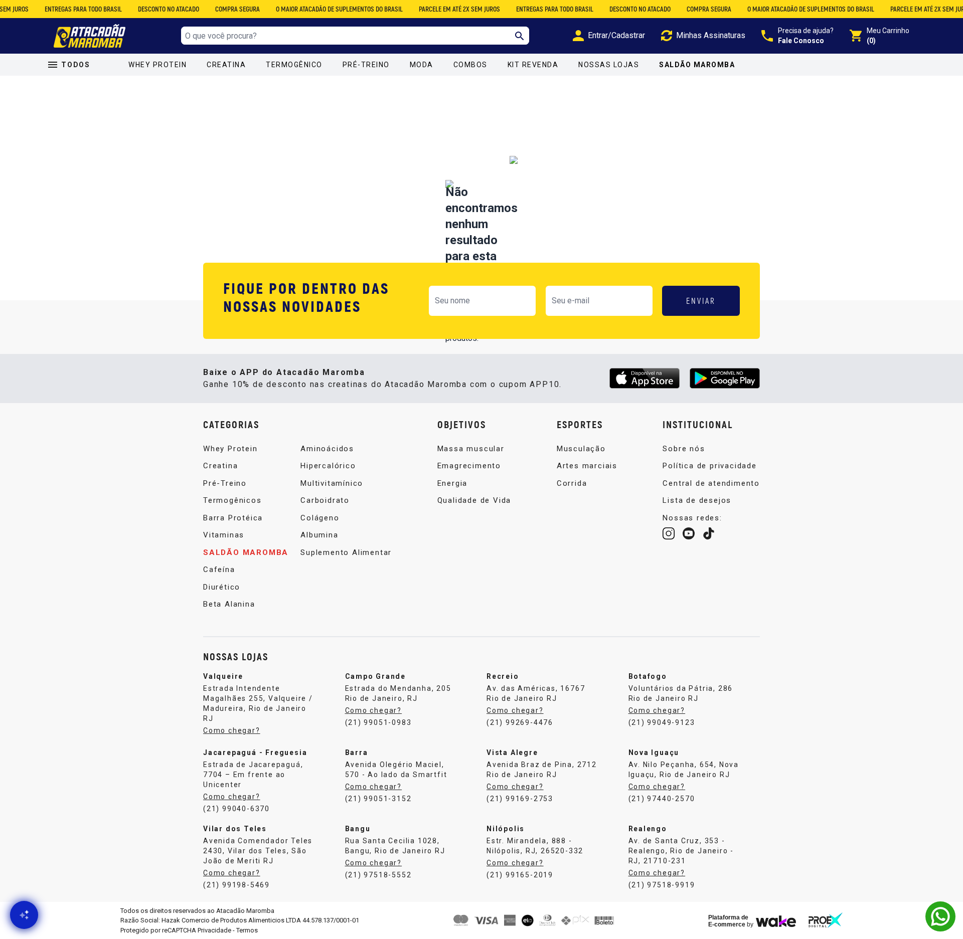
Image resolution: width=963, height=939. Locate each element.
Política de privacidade (709, 465)
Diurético (221, 587)
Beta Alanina (229, 604)
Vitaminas (223, 534)
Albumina (319, 534)
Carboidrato (325, 500)
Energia (452, 483)
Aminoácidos (327, 448)
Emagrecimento (469, 465)
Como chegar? (231, 730)
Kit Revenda (533, 65)
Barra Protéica (233, 517)
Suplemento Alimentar (346, 552)
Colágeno (319, 517)
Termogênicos (232, 500)
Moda (421, 65)
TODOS (75, 65)
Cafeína (219, 569)
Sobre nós (684, 448)
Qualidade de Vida (474, 500)
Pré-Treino (366, 65)
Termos (247, 930)
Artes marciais (587, 465)
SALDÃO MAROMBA (697, 65)
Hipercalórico (328, 465)
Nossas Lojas (608, 65)
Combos (470, 65)
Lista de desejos (697, 500)
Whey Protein (157, 65)
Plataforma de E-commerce (728, 921)
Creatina (226, 65)
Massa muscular (471, 448)
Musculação (581, 448)
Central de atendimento (711, 483)
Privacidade (214, 930)
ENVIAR (701, 300)
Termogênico (294, 65)
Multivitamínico (331, 483)
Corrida (572, 483)
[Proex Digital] (826, 920)
